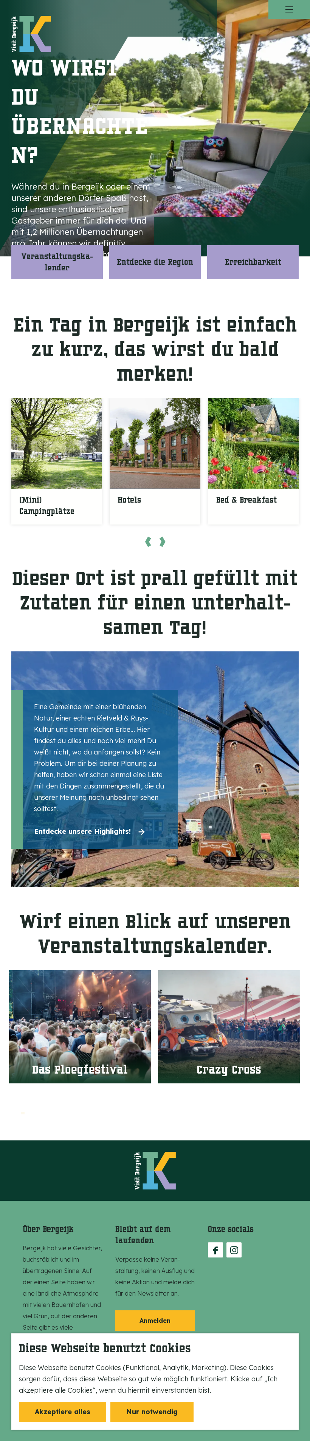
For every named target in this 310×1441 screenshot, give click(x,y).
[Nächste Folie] (162, 541)
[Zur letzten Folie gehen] (147, 541)
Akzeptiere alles (62, 1411)
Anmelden (155, 1320)
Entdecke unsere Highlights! (82, 831)
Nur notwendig (152, 1411)
